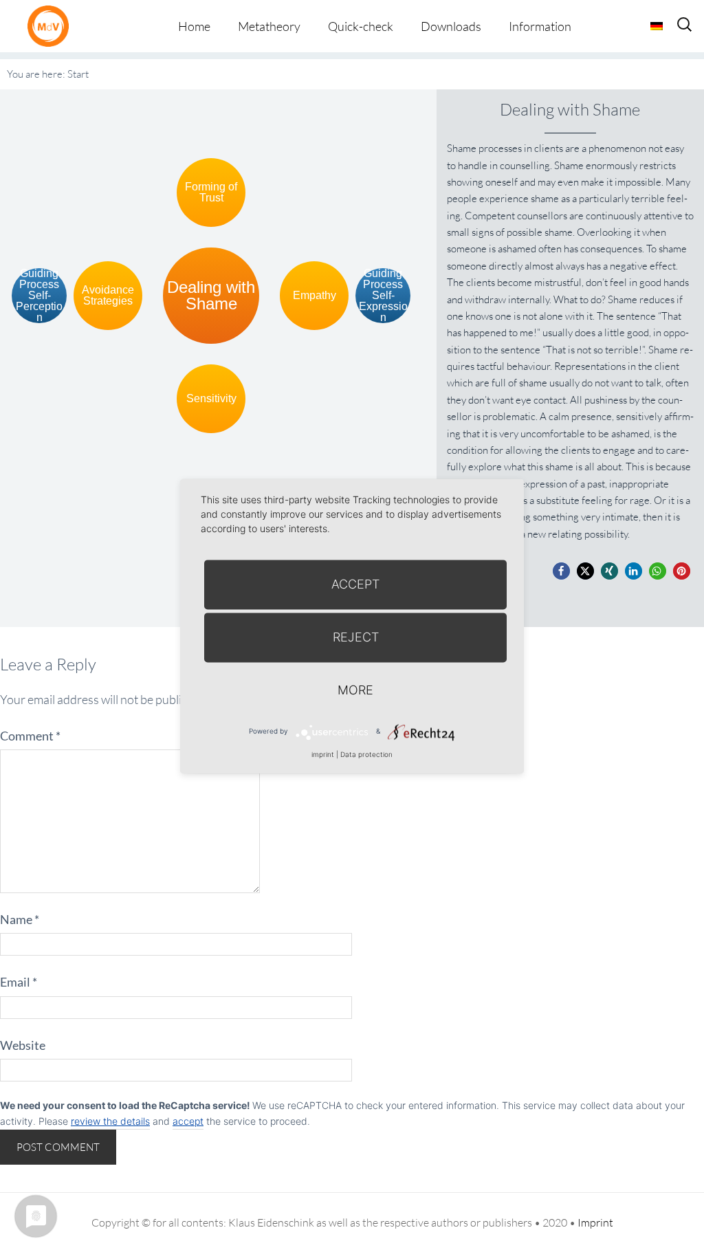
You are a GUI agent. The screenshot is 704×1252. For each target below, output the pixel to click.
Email (18, 981)
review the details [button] (110, 1121)
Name (19, 919)
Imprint (595, 1222)
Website (22, 1045)
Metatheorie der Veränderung (51, 26)
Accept (355, 584)
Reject (356, 637)
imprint (322, 754)
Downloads (451, 26)
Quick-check (360, 26)
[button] (561, 571)
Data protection (366, 754)
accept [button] (188, 1121)
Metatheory (269, 26)
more (355, 690)
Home (194, 26)
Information (540, 26)
